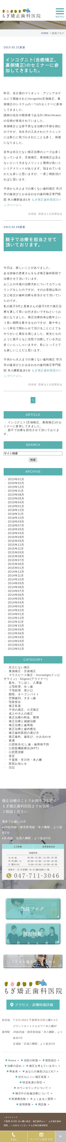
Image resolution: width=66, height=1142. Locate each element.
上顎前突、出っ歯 (21, 686)
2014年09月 (16, 583)
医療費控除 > (20, 1098)
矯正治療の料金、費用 (24, 717)
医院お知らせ (18, 763)
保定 (12, 755)
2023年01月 (16, 479)
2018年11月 (16, 513)
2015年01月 (16, 567)
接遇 (12, 740)
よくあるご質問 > (44, 1098)
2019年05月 (16, 498)
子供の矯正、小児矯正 (24, 709)
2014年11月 (16, 575)
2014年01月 (16, 614)
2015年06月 (16, 563)
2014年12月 (16, 571)
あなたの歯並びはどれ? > (41, 1071)
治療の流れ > (16, 1065)
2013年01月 (16, 648)
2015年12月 (16, 544)
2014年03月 (16, 606)
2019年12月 (16, 486)
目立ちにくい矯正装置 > (34, 1076)
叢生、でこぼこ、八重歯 (25, 682)
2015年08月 (16, 556)
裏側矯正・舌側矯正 (22, 671)
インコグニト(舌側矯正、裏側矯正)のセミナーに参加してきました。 (32, 65)
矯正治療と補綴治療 (22, 721)
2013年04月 (16, 637)
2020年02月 (16, 483)
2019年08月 (16, 494)
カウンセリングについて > (34, 1087)
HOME (45, 33)
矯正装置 (15, 705)
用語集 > (44, 1104)
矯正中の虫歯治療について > (33, 1093)
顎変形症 (15, 701)
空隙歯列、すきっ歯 (22, 698)
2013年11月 (16, 621)
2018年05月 (16, 529)
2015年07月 (16, 560)
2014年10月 (16, 579)
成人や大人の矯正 (21, 713)
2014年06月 (16, 594)
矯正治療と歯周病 (21, 725)
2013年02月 (16, 644)
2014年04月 (16, 602)
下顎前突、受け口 (21, 690)
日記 (12, 767)
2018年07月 (16, 525)
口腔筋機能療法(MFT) (24, 748)
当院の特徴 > (32, 1060)
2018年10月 (16, 517)
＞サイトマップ (10, 1117)
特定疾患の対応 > (34, 1082)
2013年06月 (16, 633)
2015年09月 (16, 552)
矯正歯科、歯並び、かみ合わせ (30, 736)
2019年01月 (16, 506)
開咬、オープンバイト (24, 694)
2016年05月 (16, 540)
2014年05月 (16, 598)
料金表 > (15, 1071)
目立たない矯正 (19, 667)
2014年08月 (16, 587)
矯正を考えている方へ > (44, 1065)
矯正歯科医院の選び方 (24, 732)
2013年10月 (16, 625)
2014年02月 (16, 610)
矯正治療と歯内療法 (22, 728)
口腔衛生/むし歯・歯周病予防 (29, 744)
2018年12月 (16, 510)
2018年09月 (16, 521)
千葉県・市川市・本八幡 (25, 759)
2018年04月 (16, 533)
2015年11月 (16, 548)
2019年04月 (16, 502)
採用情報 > (26, 1104)
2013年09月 (16, 629)
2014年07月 (16, 590)
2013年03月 (16, 641)
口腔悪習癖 (16, 752)
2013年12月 (16, 617)
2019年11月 (16, 490)
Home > (13, 1060)
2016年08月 (16, 537)
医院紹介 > (52, 1060)
